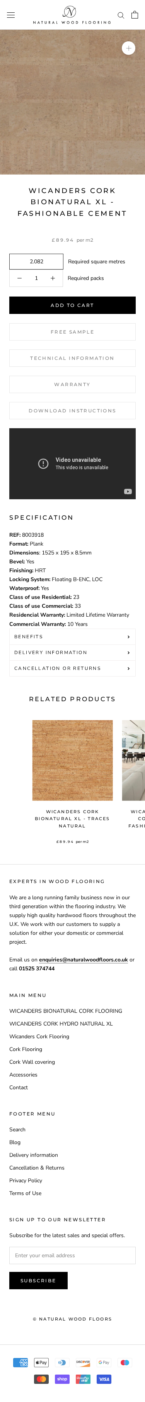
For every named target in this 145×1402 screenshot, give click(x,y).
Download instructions (72, 411)
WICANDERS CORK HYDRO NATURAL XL (61, 1023)
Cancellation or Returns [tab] (57, 668)
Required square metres (95, 261)
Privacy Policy (25, 1180)
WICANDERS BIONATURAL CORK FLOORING (65, 1011)
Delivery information (33, 1155)
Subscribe (38, 1280)
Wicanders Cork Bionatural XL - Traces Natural (72, 818)
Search (17, 1129)
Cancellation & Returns (37, 1167)
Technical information (72, 358)
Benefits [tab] (28, 637)
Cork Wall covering (32, 1062)
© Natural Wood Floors (72, 1319)
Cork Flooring (25, 1049)
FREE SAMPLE (72, 332)
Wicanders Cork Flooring (39, 1036)
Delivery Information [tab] (50, 652)
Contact (18, 1087)
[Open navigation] (11, 15)
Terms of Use (25, 1193)
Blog (14, 1142)
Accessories (23, 1074)
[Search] (121, 15)
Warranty (72, 384)
